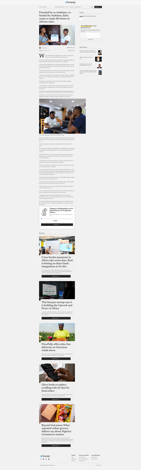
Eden (49, 64)
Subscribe (97, 7)
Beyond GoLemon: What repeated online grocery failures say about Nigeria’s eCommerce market (59, 91)
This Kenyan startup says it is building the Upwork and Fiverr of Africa (57, 305)
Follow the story (55, 276)
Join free (91, 39)
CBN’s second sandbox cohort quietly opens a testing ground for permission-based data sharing (88, 72)
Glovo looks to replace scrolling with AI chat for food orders (55, 388)
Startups (73, 50)
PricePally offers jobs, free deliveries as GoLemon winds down (56, 347)
